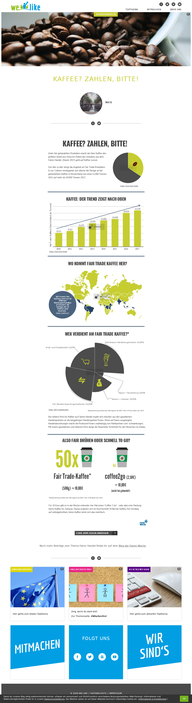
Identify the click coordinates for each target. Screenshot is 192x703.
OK (184, 699)
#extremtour (139, 569)
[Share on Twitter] (99, 123)
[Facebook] (161, 4)
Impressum (115, 693)
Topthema (132, 9)
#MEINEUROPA (22, 569)
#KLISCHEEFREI (81, 569)
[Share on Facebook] (93, 123)
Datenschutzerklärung (54, 699)
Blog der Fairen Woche (132, 545)
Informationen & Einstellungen (152, 699)
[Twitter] (167, 4)
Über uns (176, 9)
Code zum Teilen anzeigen (92, 533)
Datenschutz (98, 693)
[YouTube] (180, 4)
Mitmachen (154, 9)
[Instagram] (173, 4)
